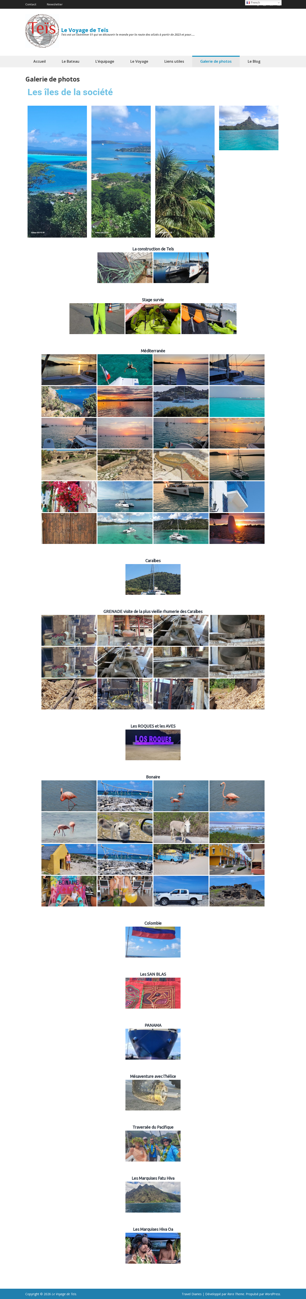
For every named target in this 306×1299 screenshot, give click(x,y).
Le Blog (254, 61)
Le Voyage (139, 61)
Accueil (39, 61)
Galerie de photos (216, 61)
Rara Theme (235, 1294)
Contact (30, 4)
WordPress (272, 1294)
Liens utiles (174, 61)
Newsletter (55, 4)
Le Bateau (70, 61)
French (255, 2)
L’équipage (104, 61)
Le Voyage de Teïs (84, 30)
